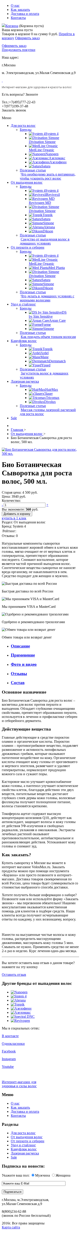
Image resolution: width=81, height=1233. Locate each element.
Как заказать (20, 10)
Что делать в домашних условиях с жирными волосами (47, 298)
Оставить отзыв (14, 974)
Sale (14, 1157)
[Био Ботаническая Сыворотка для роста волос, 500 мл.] (40, 454)
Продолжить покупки (18, 50)
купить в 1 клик (14, 518)
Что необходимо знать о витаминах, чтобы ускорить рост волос (48, 176)
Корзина (11, 26)
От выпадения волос (27, 1137)
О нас (15, 5)
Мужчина (42, 1175)
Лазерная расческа (25, 1153)
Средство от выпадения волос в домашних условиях (45, 241)
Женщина (63, 1175)
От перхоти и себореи (27, 1141)
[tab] (45, 646)
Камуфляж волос (24, 1149)
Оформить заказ (27, 38)
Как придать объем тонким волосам (48, 337)
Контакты (18, 18)
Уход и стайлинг (23, 1145)
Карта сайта (11, 1227)
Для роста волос (23, 1133)
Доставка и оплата (25, 14)
